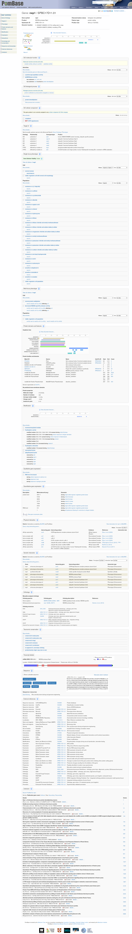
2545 (124, 894)
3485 (124, 902)
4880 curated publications (35, 7)
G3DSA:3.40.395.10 (30, 367)
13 (124, 808)
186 (124, 830)
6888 (124, 914)
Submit (81, 7)
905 (112, 376)
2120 (124, 886)
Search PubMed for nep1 (29, 792)
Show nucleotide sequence (31, 674)
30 (111, 368)
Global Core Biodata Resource (61, 924)
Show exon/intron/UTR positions (103, 657)
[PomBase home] (13, 3)
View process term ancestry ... (33, 102)
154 (124, 822)
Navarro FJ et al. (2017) (108, 547)
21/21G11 (60, 720)
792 (124, 846)
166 (124, 826)
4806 (124, 906)
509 (124, 842)
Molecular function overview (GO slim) (33, 61)
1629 (124, 874)
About (121, 7)
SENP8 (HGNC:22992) (50, 601)
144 (124, 816)
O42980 (42, 616)
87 (124, 812)
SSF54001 (27, 368)
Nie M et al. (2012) (107, 544)
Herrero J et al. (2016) (98, 603)
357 (124, 838)
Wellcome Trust (41, 922)
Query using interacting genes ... (31, 526)
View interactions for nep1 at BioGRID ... (117, 524)
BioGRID (42, 524)
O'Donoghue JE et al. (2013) (109, 542)
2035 (112, 372)
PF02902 (27, 361)
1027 (124, 862)
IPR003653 (98, 361)
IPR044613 (98, 370)
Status (97, 7)
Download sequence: (29, 679)
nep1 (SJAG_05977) (49, 603)
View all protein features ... (60, 32)
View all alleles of (29, 162)
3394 (124, 898)
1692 (124, 878)
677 (112, 374)
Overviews (89, 7)
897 (124, 850)
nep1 (58, 707)
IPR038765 (98, 368)
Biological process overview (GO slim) (33, 90)
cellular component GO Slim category (58, 112)
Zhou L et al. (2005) (107, 532)
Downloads (104, 7)
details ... (64, 802)
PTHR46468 (28, 370)
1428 (124, 866)
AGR (58, 601)
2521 (124, 890)
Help (127, 7)
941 (124, 854)
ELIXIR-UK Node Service (78, 924)
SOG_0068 (43, 608)
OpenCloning (26, 694)
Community (114, 7)
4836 (124, 910)
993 (124, 858)
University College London (81, 922)
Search (74, 7)
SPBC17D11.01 (44, 612)
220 (124, 833)
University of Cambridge (69, 922)
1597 (124, 870)
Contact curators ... (120, 11)
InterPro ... (38, 384)
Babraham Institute (102, 922)
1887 (124, 882)
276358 (59, 733)
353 (112, 381)
